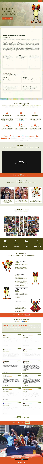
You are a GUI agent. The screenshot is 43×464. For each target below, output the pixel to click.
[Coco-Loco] (33, 217)
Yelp (25, 372)
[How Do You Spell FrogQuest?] (10, 221)
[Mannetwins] (37, 221)
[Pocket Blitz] (31, 233)
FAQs (6, 1)
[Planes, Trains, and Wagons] (26, 221)
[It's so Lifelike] (18, 229)
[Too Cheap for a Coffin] (6, 217)
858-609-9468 (29, 457)
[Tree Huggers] (14, 229)
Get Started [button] (40, 1)
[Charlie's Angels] (22, 229)
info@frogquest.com (23, 457)
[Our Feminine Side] (37, 217)
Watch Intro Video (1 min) (8, 18)
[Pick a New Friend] (33, 225)
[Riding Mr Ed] (37, 225)
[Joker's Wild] (37, 229)
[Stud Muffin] (14, 225)
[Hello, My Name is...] (29, 225)
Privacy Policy (17, 457)
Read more (24, 370)
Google (5, 345)
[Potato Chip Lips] (22, 217)
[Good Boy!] (14, 221)
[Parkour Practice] (18, 225)
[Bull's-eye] (10, 225)
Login (36, 1)
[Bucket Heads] (29, 229)
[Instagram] (23, 462)
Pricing (12, 1)
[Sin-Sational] (6, 225)
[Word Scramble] (10, 217)
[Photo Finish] (26, 229)
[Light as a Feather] (6, 229)
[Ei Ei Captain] (33, 221)
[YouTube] (19, 462)
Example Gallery (21, 120)
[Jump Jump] (18, 217)
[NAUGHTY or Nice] (10, 229)
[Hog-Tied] (14, 217)
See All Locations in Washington (8, 92)
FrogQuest (3, 1)
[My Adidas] (33, 229)
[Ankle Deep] (18, 221)
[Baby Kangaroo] (26, 217)
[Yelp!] (24, 462)
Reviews (9, 1)
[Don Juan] (29, 217)
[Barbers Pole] (35, 233)
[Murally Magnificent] (22, 221)
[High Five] (6, 221)
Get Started (27, 175)
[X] (21, 462)
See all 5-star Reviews (21, 417)
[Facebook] (20, 462)
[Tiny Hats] (22, 225)
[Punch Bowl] (20, 233)
